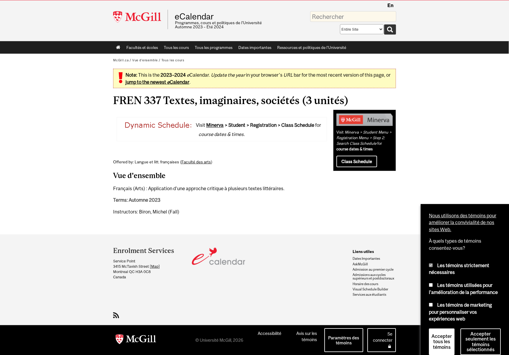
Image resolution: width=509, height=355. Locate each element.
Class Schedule (356, 161)
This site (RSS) (117, 315)
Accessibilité (269, 333)
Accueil (118, 47)
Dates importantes (254, 47)
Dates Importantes (366, 258)
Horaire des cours (365, 284)
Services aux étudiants (369, 294)
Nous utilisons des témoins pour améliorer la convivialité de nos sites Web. (462, 214)
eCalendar (194, 16)
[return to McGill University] (135, 340)
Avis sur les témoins (306, 336)
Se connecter (382, 337)
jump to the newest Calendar (157, 82)
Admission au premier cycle (373, 269)
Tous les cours (176, 47)
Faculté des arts (196, 162)
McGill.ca (121, 60)
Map (154, 266)
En (390, 5)
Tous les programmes (213, 47)
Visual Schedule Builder (370, 289)
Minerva (215, 125)
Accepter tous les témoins (442, 333)
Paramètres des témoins (343, 340)
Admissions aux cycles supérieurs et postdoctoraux (373, 276)
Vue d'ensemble (145, 60)
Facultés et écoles (140, 48)
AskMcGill (360, 264)
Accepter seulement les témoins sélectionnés (480, 333)
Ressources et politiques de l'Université (311, 47)
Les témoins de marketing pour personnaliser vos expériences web (460, 303)
